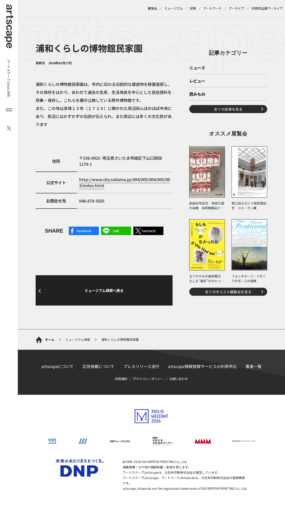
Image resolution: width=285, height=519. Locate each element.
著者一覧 (254, 366)
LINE (116, 231)
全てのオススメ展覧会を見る (228, 291)
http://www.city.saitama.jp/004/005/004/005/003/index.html (124, 182)
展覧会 (152, 8)
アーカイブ (236, 8)
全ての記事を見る (228, 109)
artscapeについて (57, 366)
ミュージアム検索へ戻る (104, 290)
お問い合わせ (178, 378)
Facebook (84, 231)
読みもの (197, 94)
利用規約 (121, 378)
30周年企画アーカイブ (267, 8)
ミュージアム (173, 8)
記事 (193, 8)
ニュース (197, 68)
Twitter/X (148, 231)
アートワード (212, 8)
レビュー (197, 81)
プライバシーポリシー (148, 378)
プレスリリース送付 (141, 366)
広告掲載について (98, 366)
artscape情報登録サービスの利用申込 (202, 366)
